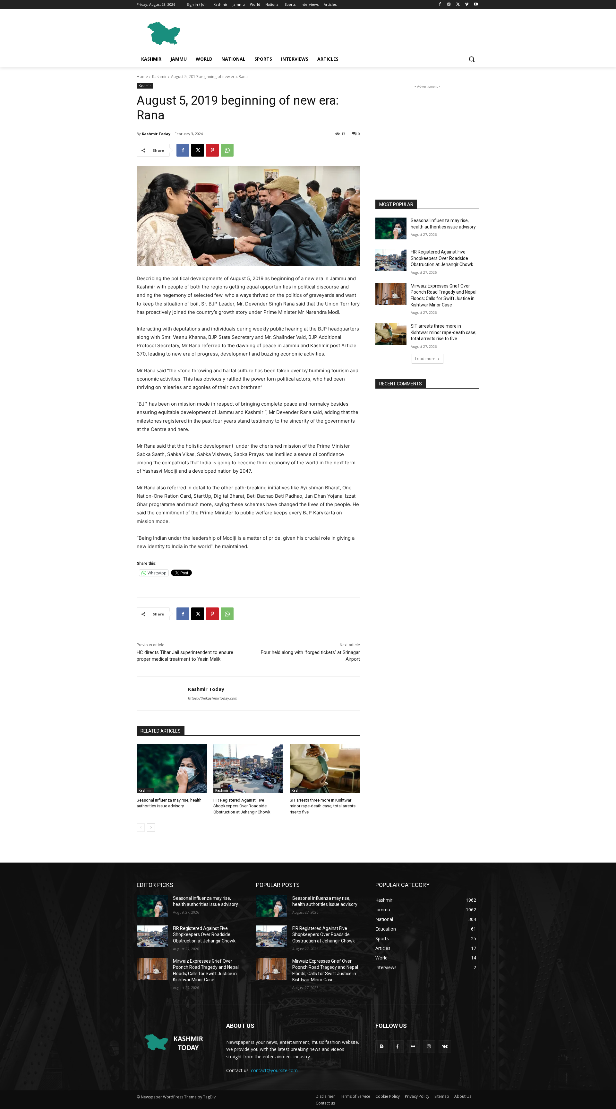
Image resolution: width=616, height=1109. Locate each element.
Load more (425, 358)
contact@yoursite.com (274, 1070)
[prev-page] (141, 827)
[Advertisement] (356, 32)
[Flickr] (413, 1046)
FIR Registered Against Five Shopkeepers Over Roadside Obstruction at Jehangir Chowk (241, 806)
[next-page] (151, 827)
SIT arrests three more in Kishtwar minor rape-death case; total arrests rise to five (322, 806)
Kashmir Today (156, 133)
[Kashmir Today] (162, 693)
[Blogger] (381, 1046)
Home (142, 76)
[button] (471, 59)
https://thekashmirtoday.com (212, 698)
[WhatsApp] (227, 150)
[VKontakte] (445, 1046)
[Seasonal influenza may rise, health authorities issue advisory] (172, 768)
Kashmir (159, 76)
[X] (458, 4)
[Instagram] (449, 4)
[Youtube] (475, 4)
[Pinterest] (212, 150)
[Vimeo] (466, 4)
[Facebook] (440, 4)
